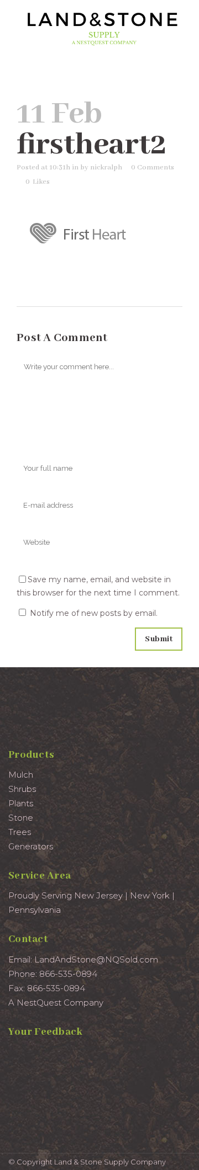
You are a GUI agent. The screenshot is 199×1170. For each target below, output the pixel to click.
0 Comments (152, 167)
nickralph (106, 167)
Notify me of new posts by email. (94, 613)
